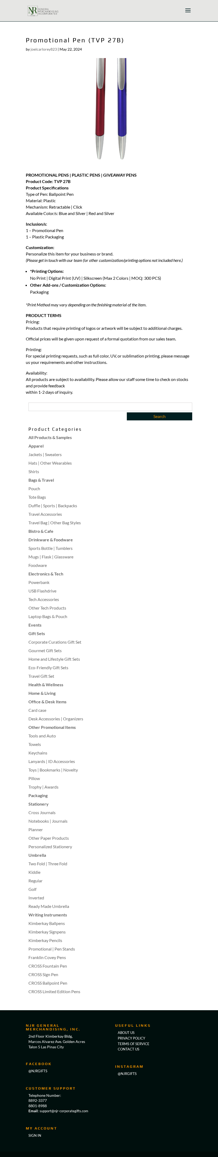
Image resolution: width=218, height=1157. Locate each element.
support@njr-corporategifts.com (64, 1111)
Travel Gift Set (41, 676)
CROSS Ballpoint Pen (47, 982)
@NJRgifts (37, 1071)
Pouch (34, 488)
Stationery (38, 803)
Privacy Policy (131, 1038)
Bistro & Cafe (40, 531)
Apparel (36, 445)
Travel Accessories (45, 514)
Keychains (37, 752)
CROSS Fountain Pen (47, 965)
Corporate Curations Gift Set (54, 641)
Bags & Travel (41, 479)
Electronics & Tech (45, 573)
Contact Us (128, 1049)
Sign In (34, 1135)
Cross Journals (42, 812)
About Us (126, 1032)
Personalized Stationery (50, 846)
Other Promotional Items (52, 727)
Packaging (38, 795)
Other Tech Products (47, 607)
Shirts (33, 471)
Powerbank (38, 582)
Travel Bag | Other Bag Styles (54, 522)
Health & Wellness (45, 684)
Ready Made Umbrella (48, 906)
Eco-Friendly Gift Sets (48, 667)
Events (34, 624)
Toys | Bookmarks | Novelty (53, 769)
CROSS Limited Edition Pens (54, 991)
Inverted (36, 897)
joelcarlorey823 (44, 49)
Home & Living (42, 693)
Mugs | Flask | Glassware (50, 556)
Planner (35, 829)
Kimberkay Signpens (47, 931)
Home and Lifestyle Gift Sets (54, 658)
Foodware (37, 565)
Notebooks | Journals (48, 820)
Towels (34, 744)
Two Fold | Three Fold (47, 863)
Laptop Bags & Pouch (47, 616)
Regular (35, 880)
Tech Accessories (43, 599)
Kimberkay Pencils (45, 940)
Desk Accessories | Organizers (55, 718)
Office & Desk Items (47, 701)
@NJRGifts (127, 1073)
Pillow (34, 778)
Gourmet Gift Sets (45, 650)
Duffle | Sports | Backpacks (52, 505)
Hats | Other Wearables (50, 462)
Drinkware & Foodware (50, 539)
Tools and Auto (42, 735)
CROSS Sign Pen (43, 974)
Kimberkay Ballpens (46, 923)
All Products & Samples (50, 437)
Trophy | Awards (43, 786)
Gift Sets (36, 633)
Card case (37, 710)
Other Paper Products (48, 838)
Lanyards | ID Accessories (51, 761)
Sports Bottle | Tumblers (50, 548)
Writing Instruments (47, 914)
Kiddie (34, 872)
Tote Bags (37, 497)
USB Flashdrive (42, 590)
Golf (32, 889)
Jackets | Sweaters (45, 454)
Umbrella (37, 855)
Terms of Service (133, 1044)
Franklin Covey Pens (47, 957)
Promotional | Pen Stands (51, 948)
